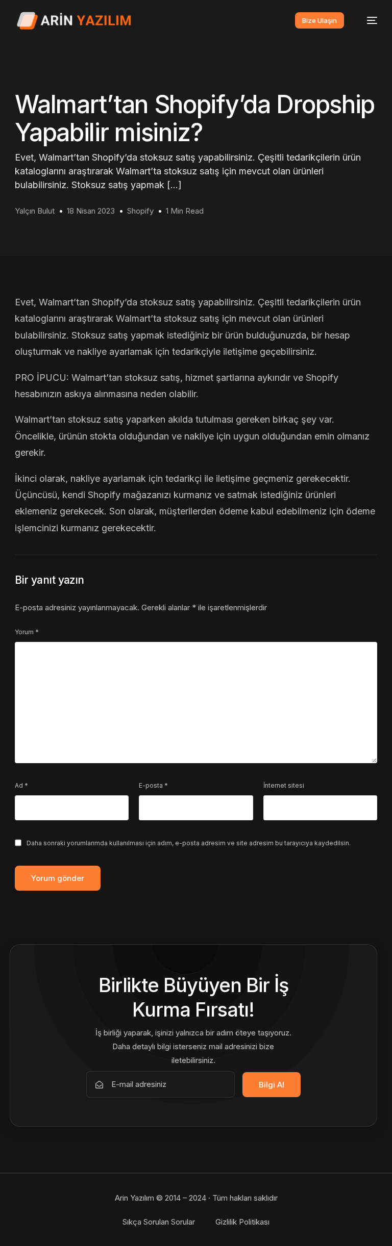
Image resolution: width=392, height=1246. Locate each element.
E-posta (153, 785)
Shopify (140, 211)
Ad (21, 785)
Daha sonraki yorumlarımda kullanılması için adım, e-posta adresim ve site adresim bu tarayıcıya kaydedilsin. (189, 843)
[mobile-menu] (367, 20)
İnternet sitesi (283, 785)
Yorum (27, 632)
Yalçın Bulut (35, 211)
